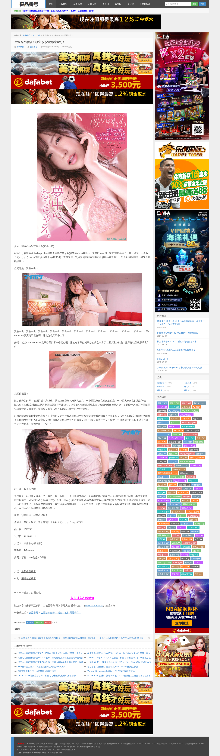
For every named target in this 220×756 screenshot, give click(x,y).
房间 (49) (198, 574)
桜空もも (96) (175, 488)
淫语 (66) (176, 535)
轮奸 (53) (188, 562)
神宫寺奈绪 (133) (187, 453)
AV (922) (196, 407)
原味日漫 (115, 743)
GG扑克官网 (22, 746)
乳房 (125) (162, 461)
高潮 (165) (198, 442)
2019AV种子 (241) (189, 422)
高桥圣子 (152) (189, 446)
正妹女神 (92, 3)
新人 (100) (162, 484)
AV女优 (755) (174, 411)
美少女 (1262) (199, 403)
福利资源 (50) (186, 574)
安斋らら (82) (186, 508)
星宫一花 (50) (177, 570)
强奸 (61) (187, 550)
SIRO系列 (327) (186, 414)
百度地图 (71, 749)
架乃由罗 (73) (186, 523)
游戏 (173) (201, 438)
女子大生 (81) (163, 512)
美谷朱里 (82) (173, 508)
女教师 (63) (176, 543)
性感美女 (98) (184, 484)
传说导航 (48, 746)
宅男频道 (77, 3)
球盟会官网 (58, 746)
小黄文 (68, 743)
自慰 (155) (177, 446)
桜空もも (39, 622)
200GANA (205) (164, 430)
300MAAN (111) (186, 473)
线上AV (147, 743)
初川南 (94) (187, 488)
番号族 (130, 3)
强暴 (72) (171, 527)
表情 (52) (175, 566)
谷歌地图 (64, 749)
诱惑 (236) (162, 426)
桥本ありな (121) (187, 461)
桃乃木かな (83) (189, 504)
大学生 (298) (163, 418)
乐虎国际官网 (93, 746)
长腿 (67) (185, 531)
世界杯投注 (145, 3)
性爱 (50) (188, 570)
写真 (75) (183, 519)
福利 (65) (161, 539)
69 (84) (195, 500)
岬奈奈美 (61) (175, 550)
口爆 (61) (196, 550)
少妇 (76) (161, 519)
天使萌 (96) (162, 488)
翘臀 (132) (200, 453)
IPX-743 (30, 622)
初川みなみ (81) (178, 512)
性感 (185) (177, 434)
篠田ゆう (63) (163, 547)
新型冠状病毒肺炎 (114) (167, 473)
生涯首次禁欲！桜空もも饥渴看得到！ (39, 42)
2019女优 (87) (164, 500)
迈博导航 (32, 746)
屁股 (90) (171, 492)
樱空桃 (47, 622)
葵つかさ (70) (193, 527)
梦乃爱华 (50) (163, 574)
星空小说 (155, 743)
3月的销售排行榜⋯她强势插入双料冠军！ (37, 670)
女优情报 (63, 3)
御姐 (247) (197, 418)
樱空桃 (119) (196, 465)
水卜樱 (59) (162, 554)
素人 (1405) (186, 403)
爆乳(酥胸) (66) (164, 535)
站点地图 (56, 749)
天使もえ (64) (187, 539)
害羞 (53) (198, 562)
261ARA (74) (163, 523)
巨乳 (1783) (174, 403)
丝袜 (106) (191, 477)
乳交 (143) (173, 449)
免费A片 (140, 743)
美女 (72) (161, 527)
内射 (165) (187, 442)
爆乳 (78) (161, 515)
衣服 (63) (175, 547)
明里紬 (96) (196, 484)
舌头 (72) (181, 527)
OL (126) (183, 457)
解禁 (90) (161, 492)
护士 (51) (185, 566)
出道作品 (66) (188, 535)
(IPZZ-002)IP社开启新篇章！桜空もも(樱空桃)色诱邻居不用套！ (48, 675)
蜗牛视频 (107, 743)
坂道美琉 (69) (163, 531)
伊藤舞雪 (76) (193, 515)
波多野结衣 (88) (174, 496)
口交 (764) (162, 411)
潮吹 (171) (162, 442)
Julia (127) (162, 457)
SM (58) (184, 554)
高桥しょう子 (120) (166, 465)
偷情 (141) (193, 449)
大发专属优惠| (51, 743)
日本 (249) (186, 418)
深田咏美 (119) (164, 469)
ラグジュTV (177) (176, 438)
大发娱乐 (172, 743)
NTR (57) (185, 558)
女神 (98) (172, 484)
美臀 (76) (181, 515)
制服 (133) (173, 453)
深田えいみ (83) (174, 504)
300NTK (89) (183, 492)
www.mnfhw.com (94, 605)
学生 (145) (162, 449)
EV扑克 (180, 743)
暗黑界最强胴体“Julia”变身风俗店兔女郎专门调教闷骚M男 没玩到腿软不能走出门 (58, 637)
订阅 (202, 4)
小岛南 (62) (186, 547)
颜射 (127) (173, 457)
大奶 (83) (161, 508)
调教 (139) (162, 453)
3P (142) (183, 449)
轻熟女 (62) (162, 550)
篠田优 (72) (199, 523)
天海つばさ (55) (164, 562)
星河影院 (60, 743)
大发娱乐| (30, 743)
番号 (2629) (162, 403)
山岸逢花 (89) (196, 492)
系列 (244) (175, 422)
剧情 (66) (199, 535)
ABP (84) (185, 500)
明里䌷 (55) (177, 562)
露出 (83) (161, 504)
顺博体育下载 (198, 743)
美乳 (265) (175, 418)
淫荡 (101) (193, 480)
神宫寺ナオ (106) (178, 477)
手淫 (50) (175, 574)
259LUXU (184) (190, 434)
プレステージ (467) (190, 411)
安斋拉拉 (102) (180, 480)
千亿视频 (75, 743)
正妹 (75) (193, 519)
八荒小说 (163, 743)
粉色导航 (131, 743)
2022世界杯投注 (87, 743)
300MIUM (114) (179, 469)
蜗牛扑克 (188, 743)
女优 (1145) (162, 407)
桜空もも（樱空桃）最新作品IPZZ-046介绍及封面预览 (112, 666)
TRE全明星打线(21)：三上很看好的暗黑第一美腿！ (42, 666)
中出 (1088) (174, 407)
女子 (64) (198, 539)
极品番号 (28, 4)
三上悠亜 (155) (164, 446)
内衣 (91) (198, 488)
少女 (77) (171, 515)
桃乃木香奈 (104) (165, 480)
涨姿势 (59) (174, 554)
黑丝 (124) (173, 461)
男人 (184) (162, 438)
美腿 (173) (190, 438)
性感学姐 (98, 743)
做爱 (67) (195, 531)
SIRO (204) (178, 430)
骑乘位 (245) (163, 422)
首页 (51, 3)
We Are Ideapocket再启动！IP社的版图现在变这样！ (112, 670)
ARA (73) (175, 523)
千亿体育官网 (69, 746)
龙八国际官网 (81, 746)
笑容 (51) (195, 566)
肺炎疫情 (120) (182, 465)
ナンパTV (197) (164, 434)
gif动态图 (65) (173, 539)
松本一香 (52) (163, 566)
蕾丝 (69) (175, 531)
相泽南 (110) (163, 477)
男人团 (106, 3)
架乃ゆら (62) (198, 547)
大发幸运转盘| (39, 743)
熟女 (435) (173, 414)
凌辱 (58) (161, 558)
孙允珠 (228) (174, 426)
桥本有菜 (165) (175, 442)
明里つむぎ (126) (197, 457)
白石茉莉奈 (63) (189, 543)
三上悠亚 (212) (188, 426)
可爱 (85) (175, 500)
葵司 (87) (187, 496)
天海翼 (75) (172, 519)
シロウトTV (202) (192, 430)
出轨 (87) (196, 496)
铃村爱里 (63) (163, 543)
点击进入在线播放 (82, 598)
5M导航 (124, 743)
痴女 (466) (162, 414)
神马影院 (40, 746)
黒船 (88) (161, 496)
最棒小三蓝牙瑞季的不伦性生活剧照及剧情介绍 (122, 637)
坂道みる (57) (173, 558)
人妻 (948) (186, 407)
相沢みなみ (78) (193, 512)
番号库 (118, 3)
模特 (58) (194, 554)
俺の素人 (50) (163, 570)
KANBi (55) (196, 558)
